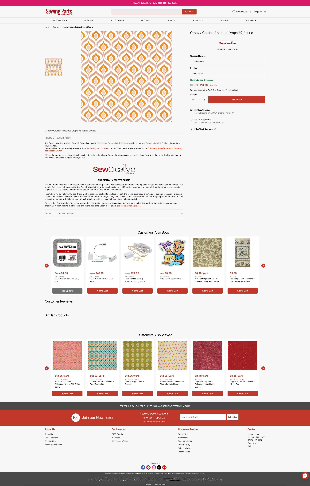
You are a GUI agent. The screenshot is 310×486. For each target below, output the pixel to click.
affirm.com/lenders (168, 478)
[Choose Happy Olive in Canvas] (137, 368)
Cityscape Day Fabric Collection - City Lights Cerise (204, 384)
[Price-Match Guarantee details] (215, 129)
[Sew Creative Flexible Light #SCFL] (102, 265)
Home (47, 27)
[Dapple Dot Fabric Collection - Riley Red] (242, 368)
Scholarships (50, 441)
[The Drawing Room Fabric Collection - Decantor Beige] (207, 265)
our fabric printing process (129, 206)
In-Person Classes (120, 438)
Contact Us (182, 434)
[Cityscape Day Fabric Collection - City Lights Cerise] (207, 368)
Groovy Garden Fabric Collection (116, 143)
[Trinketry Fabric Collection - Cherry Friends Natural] (172, 368)
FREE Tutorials (118, 434)
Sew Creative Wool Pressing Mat (67, 280)
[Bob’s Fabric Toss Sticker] (172, 265)
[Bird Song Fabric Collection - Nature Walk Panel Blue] (242, 265)
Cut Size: (194, 68)
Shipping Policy (184, 448)
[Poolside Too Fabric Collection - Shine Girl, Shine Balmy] (67, 368)
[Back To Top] (306, 482)
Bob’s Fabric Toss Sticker (170, 278)
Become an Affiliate (120, 441)
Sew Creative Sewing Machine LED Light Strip (135, 280)
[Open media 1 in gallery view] (178, 37)
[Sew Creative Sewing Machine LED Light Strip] (137, 265)
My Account (183, 438)
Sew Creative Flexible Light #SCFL (101, 280)
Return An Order (185, 441)
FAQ (249, 446)
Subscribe (232, 417)
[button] (258, 11)
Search (191, 12)
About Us (49, 434)
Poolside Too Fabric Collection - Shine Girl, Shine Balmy (67, 384)
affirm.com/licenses (175, 480)
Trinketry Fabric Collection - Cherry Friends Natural (172, 382)
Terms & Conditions (53, 445)
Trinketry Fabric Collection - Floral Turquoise (102, 382)
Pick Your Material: (197, 56)
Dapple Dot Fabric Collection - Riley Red (242, 382)
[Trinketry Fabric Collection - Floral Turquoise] (102, 368)
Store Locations (51, 438)
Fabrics (56, 27)
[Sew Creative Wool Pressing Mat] (67, 265)
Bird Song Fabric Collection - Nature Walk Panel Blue (242, 280)
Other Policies (184, 452)
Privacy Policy (184, 445)
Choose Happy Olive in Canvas (134, 382)
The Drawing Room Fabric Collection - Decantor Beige (207, 280)
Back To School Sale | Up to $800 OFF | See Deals (155, 3)
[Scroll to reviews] (227, 37)
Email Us (252, 443)
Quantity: (194, 94)
